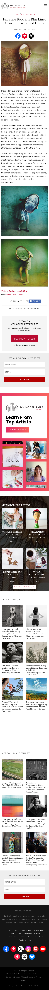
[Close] (44, 461)
